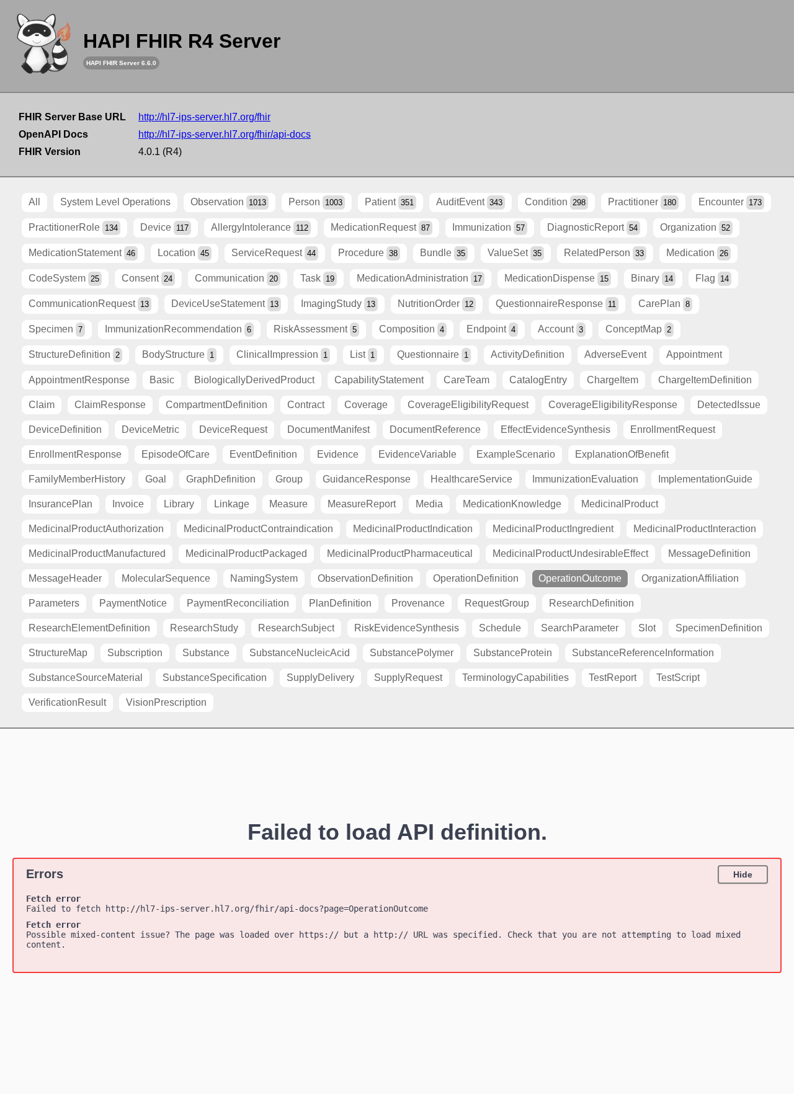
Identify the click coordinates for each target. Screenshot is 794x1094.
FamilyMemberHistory (77, 479)
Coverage (366, 404)
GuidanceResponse (367, 479)
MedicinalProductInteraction (694, 528)
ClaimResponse (110, 404)
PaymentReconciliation (238, 603)
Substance (206, 652)
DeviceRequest (233, 429)
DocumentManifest (328, 429)
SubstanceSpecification (215, 677)
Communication (236, 278)
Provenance (418, 603)
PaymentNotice (133, 603)
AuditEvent (469, 202)
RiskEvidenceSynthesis (406, 628)
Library (179, 504)
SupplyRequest (408, 677)
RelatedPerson (604, 252)
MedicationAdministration (419, 278)
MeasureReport (362, 504)
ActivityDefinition (527, 354)
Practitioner (642, 202)
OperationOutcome (580, 578)
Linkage (231, 504)
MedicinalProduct (619, 504)
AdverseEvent (615, 354)
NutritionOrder (435, 303)
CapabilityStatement (379, 380)
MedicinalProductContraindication (258, 528)
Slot (647, 628)
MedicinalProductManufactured (97, 553)
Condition (555, 202)
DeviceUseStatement (225, 303)
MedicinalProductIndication (413, 528)
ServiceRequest (273, 252)
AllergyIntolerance (259, 227)
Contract (305, 404)
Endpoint (490, 329)
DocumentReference (435, 429)
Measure (288, 504)
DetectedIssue (729, 404)
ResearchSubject (296, 628)
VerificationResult (67, 702)
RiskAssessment (315, 329)
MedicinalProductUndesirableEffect (570, 553)
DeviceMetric (150, 429)
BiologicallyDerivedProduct (254, 380)
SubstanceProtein (512, 652)
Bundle (442, 252)
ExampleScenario (515, 454)
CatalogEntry (538, 380)
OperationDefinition (476, 578)
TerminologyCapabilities (515, 677)
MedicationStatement (82, 252)
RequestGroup (497, 603)
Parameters (54, 603)
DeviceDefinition (65, 429)
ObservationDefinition (365, 578)
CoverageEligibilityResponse (612, 404)
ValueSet (515, 252)
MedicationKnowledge (512, 504)
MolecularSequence (166, 578)
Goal (155, 479)
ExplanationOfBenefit (622, 454)
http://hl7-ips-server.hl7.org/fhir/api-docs (224, 134)
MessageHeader (65, 578)
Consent (147, 278)
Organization (695, 227)
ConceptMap (638, 329)
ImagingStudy (338, 303)
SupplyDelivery (320, 677)
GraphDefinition (221, 479)
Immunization (488, 227)
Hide (742, 874)
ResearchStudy (204, 628)
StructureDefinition (74, 354)
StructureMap (58, 652)
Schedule (500, 628)
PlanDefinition (340, 603)
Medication (697, 252)
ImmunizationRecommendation (178, 329)
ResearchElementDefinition (89, 628)
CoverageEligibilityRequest (468, 404)
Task (317, 278)
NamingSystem (264, 578)
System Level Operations (115, 202)
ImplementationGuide (705, 479)
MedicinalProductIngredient (553, 528)
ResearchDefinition (591, 603)
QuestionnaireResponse (556, 303)
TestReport (612, 677)
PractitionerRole (73, 227)
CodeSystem (64, 278)
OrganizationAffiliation (690, 578)
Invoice (128, 504)
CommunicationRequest (89, 303)
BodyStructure (178, 354)
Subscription (135, 652)
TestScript (678, 677)
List (362, 354)
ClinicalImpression (282, 354)
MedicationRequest (380, 227)
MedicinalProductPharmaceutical (400, 553)
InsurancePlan (60, 504)
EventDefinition (263, 454)
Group (289, 479)
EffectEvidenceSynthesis (555, 429)
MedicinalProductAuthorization (96, 528)
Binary (652, 278)
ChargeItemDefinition (705, 380)
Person (315, 202)
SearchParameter (579, 628)
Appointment (694, 354)
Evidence (338, 454)
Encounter (730, 202)
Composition (411, 329)
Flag (712, 278)
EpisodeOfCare (175, 454)
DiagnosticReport (592, 227)
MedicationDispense (556, 278)
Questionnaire (432, 354)
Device (164, 227)
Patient (389, 202)
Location (183, 252)
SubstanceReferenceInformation (643, 652)
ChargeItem (612, 380)
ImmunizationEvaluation (585, 479)
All (34, 202)
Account (560, 329)
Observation (228, 202)
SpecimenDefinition (719, 628)
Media (429, 504)
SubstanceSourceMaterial (86, 677)
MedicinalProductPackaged (246, 553)
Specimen (56, 329)
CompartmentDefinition (216, 404)
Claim (42, 404)
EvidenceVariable (417, 454)
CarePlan (664, 303)
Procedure (368, 252)
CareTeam (466, 380)
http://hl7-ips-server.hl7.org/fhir (204, 117)
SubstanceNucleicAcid (299, 652)
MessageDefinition (709, 553)
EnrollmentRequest (672, 429)
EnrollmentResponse (75, 454)
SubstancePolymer (411, 652)
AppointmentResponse (79, 380)
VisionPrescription (166, 702)
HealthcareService (471, 479)
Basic (161, 380)
